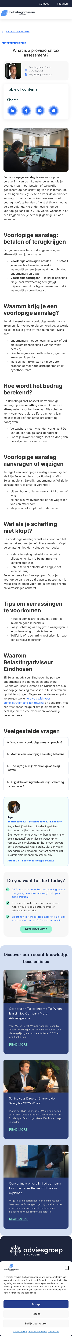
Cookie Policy (20, 1331)
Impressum (53, 1331)
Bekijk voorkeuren (36, 1323)
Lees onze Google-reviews (38, 860)
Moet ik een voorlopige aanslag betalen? (37, 754)
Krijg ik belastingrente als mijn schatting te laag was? (36, 784)
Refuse (36, 1314)
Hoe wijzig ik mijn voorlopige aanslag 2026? (34, 768)
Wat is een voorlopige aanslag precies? (36, 742)
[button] (67, 1268)
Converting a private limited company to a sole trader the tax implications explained (35, 1188)
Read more (18, 1044)
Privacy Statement (37, 1331)
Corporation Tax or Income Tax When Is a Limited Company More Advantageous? (35, 1013)
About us (13, 860)
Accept (36, 1304)
